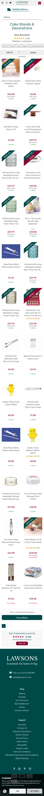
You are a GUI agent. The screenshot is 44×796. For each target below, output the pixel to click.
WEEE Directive (22, 758)
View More (22, 617)
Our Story (22, 724)
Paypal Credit (22, 748)
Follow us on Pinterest (24, 768)
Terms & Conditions (22, 751)
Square (25, 46)
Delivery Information (22, 731)
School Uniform (22, 710)
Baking (22, 693)
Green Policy (22, 741)
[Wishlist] (11, 2)
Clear (18, 46)
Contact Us (22, 728)
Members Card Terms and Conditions (22, 755)
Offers (5, 46)
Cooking (22, 697)
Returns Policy (22, 734)
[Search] (6, 2)
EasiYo (22, 707)
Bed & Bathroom (22, 703)
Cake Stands (34, 46)
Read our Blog (19, 768)
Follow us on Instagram (30, 768)
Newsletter (22, 744)
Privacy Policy (22, 738)
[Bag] (40, 3)
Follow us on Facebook (14, 768)
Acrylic (11, 46)
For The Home (22, 700)
